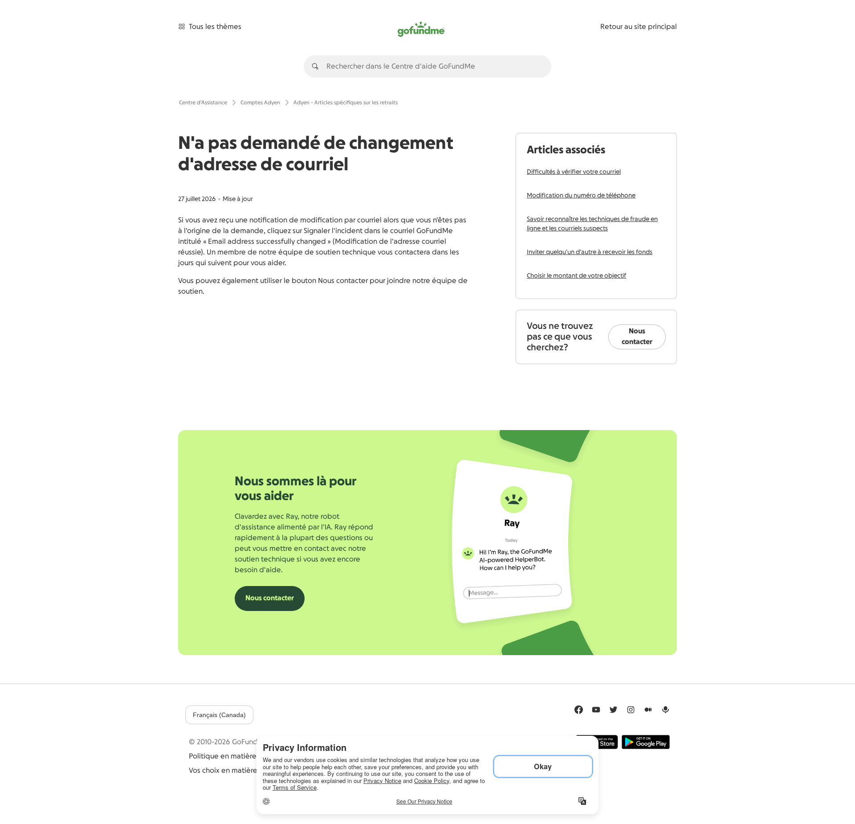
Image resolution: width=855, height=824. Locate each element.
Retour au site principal (638, 26)
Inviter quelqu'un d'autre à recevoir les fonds (589, 252)
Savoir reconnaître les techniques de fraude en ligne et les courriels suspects (592, 224)
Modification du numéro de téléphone (581, 196)
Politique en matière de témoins (242, 756)
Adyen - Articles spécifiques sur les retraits (345, 102)
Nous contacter (637, 336)
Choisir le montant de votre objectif (576, 276)
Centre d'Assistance (203, 102)
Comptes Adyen (260, 102)
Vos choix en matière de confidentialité (254, 770)
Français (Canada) (219, 714)
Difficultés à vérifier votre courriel (574, 172)
